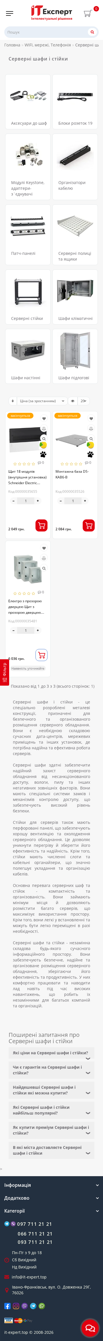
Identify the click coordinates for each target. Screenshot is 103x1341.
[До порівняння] (44, 428)
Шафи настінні (25, 377)
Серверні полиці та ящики (74, 256)
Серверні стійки (27, 318)
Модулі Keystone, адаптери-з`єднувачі (27, 188)
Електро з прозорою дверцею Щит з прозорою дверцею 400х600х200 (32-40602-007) (25, 612)
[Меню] (9, 13)
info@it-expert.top (29, 1277)
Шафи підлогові (73, 377)
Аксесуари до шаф (29, 123)
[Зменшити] (13, 500)
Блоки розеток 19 (75, 123)
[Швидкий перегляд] (43, 438)
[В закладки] (44, 418)
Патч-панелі (23, 253)
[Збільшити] (37, 500)
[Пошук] (92, 32)
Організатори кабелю (72, 185)
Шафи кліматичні (75, 318)
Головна (12, 45)
